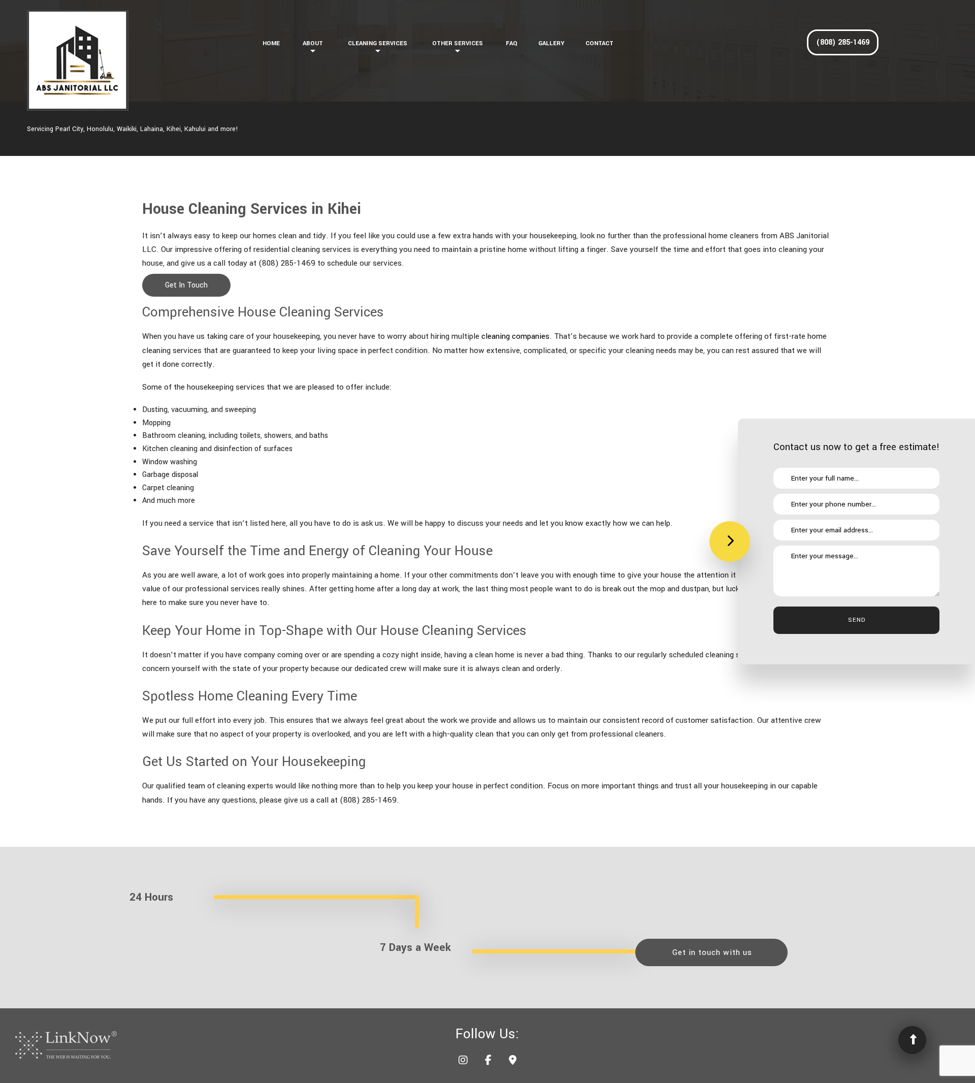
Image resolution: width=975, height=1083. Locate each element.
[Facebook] (488, 1061)
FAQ (511, 43)
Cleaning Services (377, 43)
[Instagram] (463, 1061)
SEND (856, 620)
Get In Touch (186, 285)
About (313, 43)
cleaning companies (515, 336)
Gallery (551, 43)
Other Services (457, 43)
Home (271, 43)
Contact (599, 43)
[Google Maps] (512, 1061)
